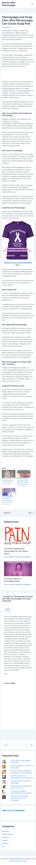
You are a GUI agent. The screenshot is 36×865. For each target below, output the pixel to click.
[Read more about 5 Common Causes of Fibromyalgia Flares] (18, 569)
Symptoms (5, 843)
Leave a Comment (9, 557)
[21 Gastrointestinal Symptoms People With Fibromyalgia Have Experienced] (23, 474)
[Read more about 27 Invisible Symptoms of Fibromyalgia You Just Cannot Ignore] (18, 536)
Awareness (5, 831)
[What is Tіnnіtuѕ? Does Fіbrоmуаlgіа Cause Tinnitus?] (8, 474)
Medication (5, 837)
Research (5, 840)
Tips (3, 846)
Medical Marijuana (7, 834)
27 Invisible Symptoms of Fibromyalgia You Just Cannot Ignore (16, 551)
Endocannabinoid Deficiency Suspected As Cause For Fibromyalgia (19, 798)
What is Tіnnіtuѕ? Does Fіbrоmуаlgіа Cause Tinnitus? (7, 480)
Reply (5, 674)
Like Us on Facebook (13, 810)
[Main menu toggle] (32, 4)
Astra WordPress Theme (19, 861)
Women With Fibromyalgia (8, 4)
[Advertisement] (18, 74)
